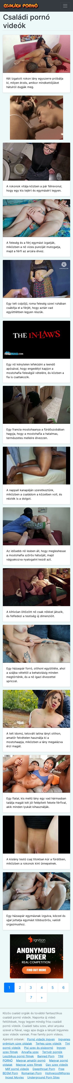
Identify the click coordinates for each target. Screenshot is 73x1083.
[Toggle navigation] (65, 5)
